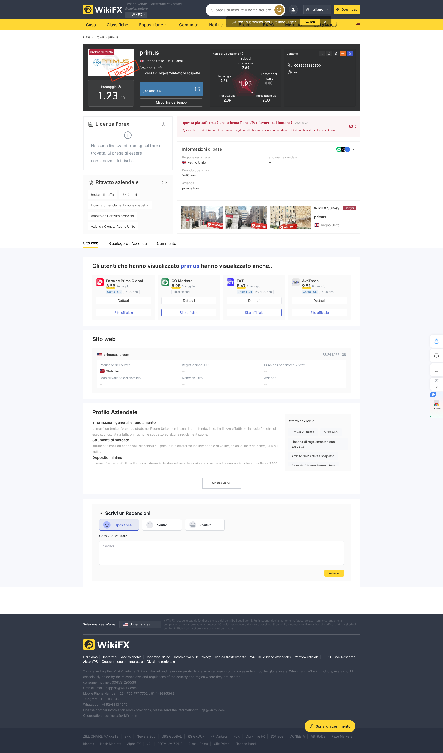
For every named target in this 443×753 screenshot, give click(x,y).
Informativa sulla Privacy (192, 657)
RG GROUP (196, 736)
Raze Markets (341, 736)
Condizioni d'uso (157, 657)
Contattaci (109, 657)
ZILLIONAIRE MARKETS (101, 736)
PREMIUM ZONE (170, 744)
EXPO (327, 657)
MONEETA (297, 736)
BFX (128, 736)
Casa (87, 37)
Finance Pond (245, 744)
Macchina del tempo (171, 102)
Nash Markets (110, 744)
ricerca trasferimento (230, 657)
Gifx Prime (221, 744)
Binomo (88, 744)
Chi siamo (90, 657)
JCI (149, 744)
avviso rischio (131, 657)
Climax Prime (198, 744)
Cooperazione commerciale (122, 661)
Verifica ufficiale (307, 657)
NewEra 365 (146, 736)
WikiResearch (345, 657)
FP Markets (218, 736)
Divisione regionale (161, 661)
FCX (236, 736)
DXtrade (277, 736)
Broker (99, 37)
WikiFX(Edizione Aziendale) (270, 657)
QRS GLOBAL (172, 736)
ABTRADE (318, 736)
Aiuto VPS (90, 661)
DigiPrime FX (255, 736)
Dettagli (123, 300)
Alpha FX (134, 744)
